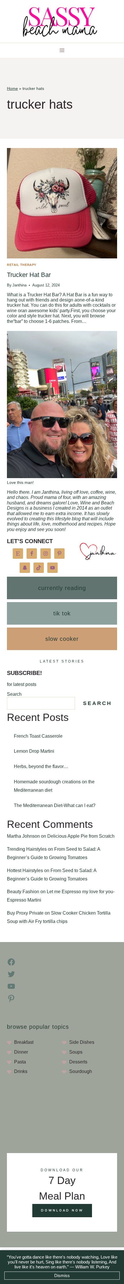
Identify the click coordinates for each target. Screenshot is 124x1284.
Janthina (19, 285)
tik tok (62, 613)
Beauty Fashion (23, 891)
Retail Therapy (21, 265)
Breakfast (23, 1042)
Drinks (20, 1071)
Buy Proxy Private (25, 913)
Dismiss (62, 1275)
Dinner (21, 1052)
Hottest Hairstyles (25, 870)
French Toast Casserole (38, 736)
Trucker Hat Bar (29, 274)
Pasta (20, 1061)
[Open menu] (62, 50)
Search (14, 694)
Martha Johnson (23, 836)
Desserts (78, 1061)
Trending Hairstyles (27, 849)
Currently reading (62, 588)
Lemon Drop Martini (34, 751)
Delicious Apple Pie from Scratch (80, 836)
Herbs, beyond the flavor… (41, 766)
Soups (75, 1052)
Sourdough (80, 1071)
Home (12, 88)
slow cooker (62, 639)
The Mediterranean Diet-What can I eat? (54, 805)
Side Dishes (81, 1042)
